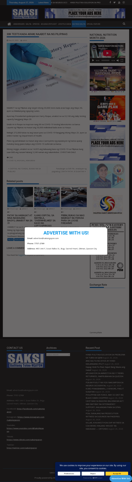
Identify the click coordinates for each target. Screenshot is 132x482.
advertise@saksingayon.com (46, 238)
